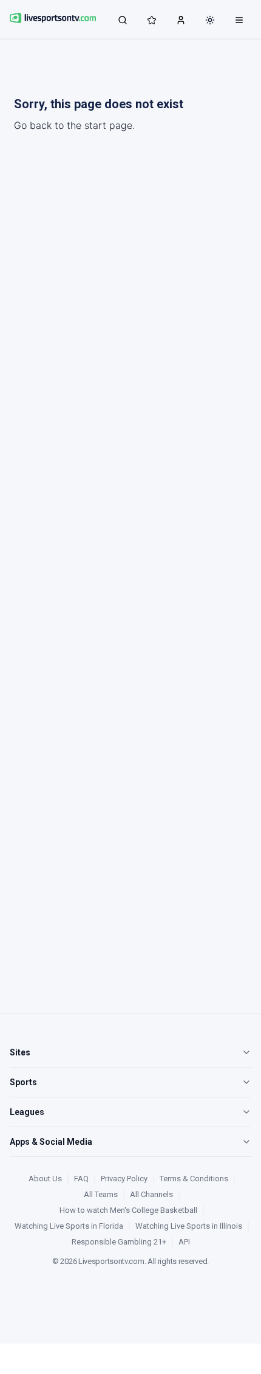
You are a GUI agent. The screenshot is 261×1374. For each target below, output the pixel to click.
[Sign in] (181, 19)
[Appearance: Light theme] (210, 20)
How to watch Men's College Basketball (128, 1210)
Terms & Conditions (194, 1178)
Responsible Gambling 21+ (119, 1241)
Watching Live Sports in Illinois (188, 1226)
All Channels (151, 1194)
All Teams (101, 1194)
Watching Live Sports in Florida (69, 1226)
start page (108, 125)
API (184, 1241)
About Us (45, 1178)
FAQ (81, 1178)
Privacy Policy (124, 1178)
